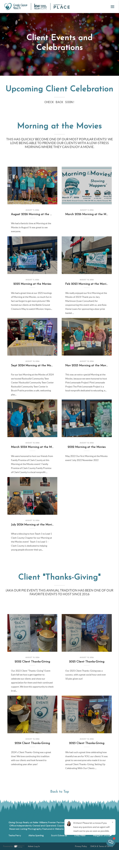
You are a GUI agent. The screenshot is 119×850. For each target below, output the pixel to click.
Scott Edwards (59, 835)
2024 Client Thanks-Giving (32, 743)
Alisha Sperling (36, 835)
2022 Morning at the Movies (87, 447)
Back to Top (59, 792)
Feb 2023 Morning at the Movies (87, 284)
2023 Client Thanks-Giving (86, 743)
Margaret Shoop (102, 835)
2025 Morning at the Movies (32, 284)
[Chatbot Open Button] (111, 842)
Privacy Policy (81, 846)
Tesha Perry (14, 835)
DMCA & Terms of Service (101, 846)
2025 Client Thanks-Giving (86, 661)
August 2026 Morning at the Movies (35, 214)
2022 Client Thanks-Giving (32, 661)
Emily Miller (80, 835)
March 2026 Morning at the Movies (89, 214)
